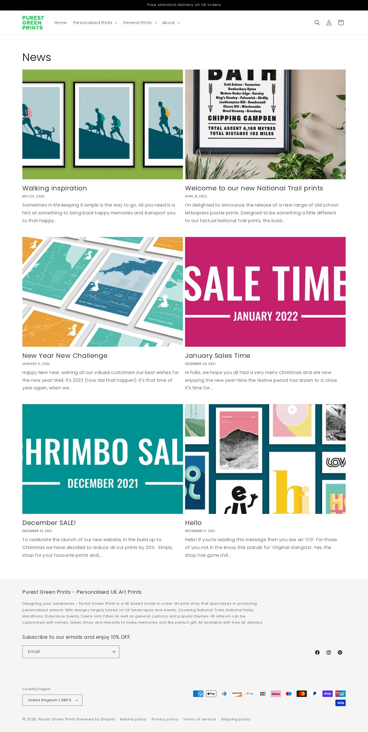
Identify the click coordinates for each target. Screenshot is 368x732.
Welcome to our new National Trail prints (254, 188)
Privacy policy (165, 719)
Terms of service (199, 719)
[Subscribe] (113, 651)
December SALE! (49, 522)
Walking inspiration (54, 188)
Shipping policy (236, 719)
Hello (193, 522)
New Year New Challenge (64, 355)
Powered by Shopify (96, 719)
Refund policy (133, 719)
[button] (95, 22)
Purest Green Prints (57, 719)
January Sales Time (218, 355)
